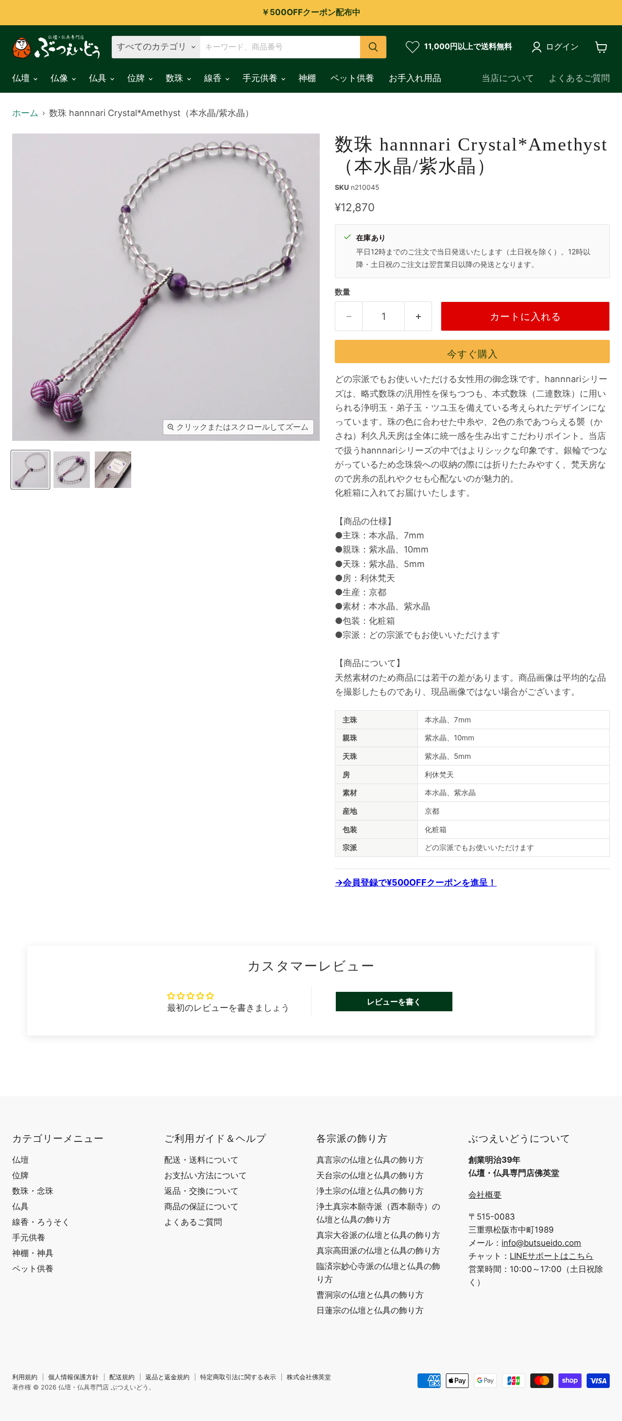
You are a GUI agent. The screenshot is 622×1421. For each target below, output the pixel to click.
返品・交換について (201, 1191)
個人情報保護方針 (73, 1377)
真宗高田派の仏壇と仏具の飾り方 (378, 1250)
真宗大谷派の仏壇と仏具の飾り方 (378, 1235)
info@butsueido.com (541, 1243)
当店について (508, 78)
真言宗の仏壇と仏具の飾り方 (370, 1160)
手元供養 (261, 78)
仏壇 (22, 78)
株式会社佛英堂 (309, 1377)
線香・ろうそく (41, 1222)
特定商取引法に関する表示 (238, 1377)
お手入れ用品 (415, 78)
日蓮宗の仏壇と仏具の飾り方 (370, 1310)
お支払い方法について (205, 1175)
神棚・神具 (32, 1253)
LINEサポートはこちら (551, 1256)
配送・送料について (201, 1160)
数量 (342, 292)
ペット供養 (352, 78)
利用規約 (24, 1377)
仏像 (60, 78)
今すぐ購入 (472, 354)
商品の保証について (201, 1206)
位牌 (137, 78)
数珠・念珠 (32, 1191)
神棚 (307, 78)
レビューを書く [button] (394, 1001)
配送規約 (122, 1377)
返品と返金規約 (167, 1377)
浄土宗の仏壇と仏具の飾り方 (370, 1191)
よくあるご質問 (579, 78)
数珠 (176, 78)
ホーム (25, 113)
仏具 (99, 78)
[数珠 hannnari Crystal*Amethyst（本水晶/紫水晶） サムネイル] (30, 470)
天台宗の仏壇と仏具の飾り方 (370, 1175)
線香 (214, 78)
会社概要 (484, 1195)
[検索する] (373, 47)
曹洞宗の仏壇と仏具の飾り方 (370, 1295)
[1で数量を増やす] (418, 316)
